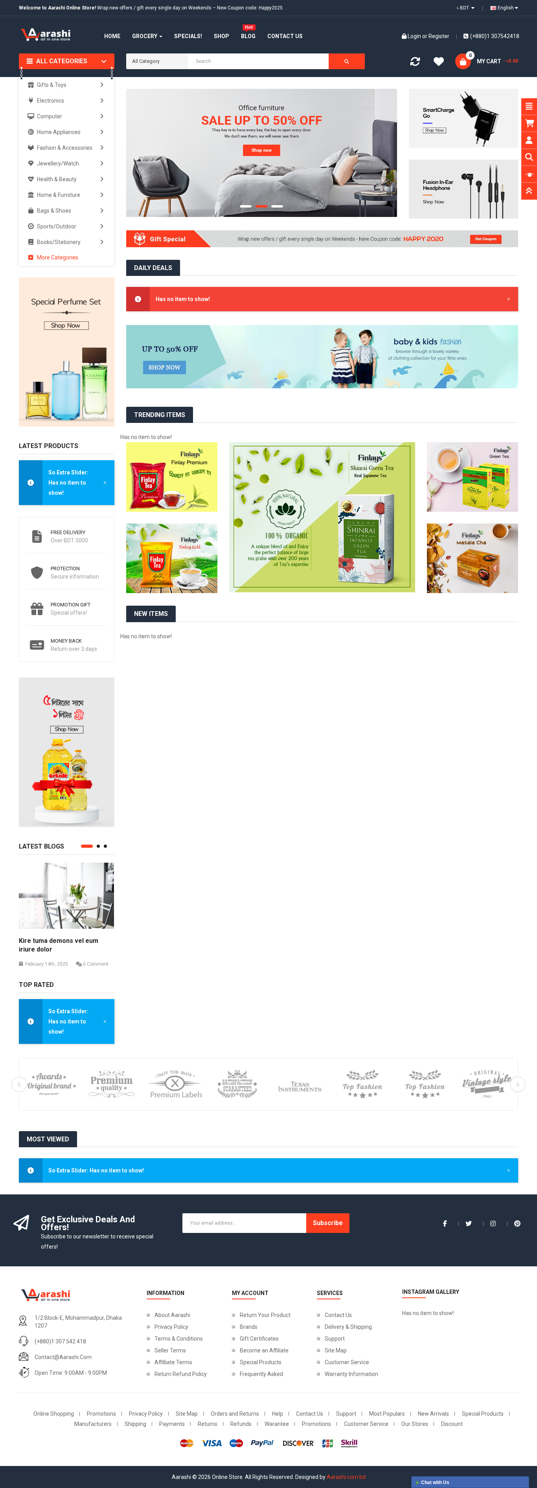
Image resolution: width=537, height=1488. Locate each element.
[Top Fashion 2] (424, 1083)
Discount (452, 1424)
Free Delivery (68, 532)
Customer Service (347, 1362)
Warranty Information (351, 1374)
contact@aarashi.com (63, 1357)
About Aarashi (172, 1315)
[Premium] (112, 1083)
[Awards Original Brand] (49, 1083)
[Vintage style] (487, 1083)
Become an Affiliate (264, 1350)
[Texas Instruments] (299, 1083)
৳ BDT (464, 8)
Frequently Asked (261, 1374)
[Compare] (415, 63)
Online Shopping (53, 1414)
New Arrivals (433, 1414)
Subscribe (328, 1223)
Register (438, 36)
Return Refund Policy (180, 1374)
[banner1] (261, 153)
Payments (172, 1424)
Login (415, 36)
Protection (65, 568)
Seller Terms (170, 1350)
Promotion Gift (70, 605)
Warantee (277, 1424)
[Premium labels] (174, 1083)
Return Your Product (265, 1315)
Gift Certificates (259, 1339)
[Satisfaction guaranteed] (237, 1083)
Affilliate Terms (173, 1362)
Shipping (135, 1424)
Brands (248, 1327)
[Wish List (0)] (439, 63)
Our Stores (414, 1424)
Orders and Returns (235, 1414)
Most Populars (387, 1414)
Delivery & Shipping (348, 1327)
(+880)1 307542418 (494, 36)
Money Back (66, 641)
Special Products (260, 1362)
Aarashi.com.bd (346, 1477)
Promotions (101, 1414)
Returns (207, 1424)
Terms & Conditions (178, 1339)
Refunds (241, 1424)
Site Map (336, 1350)
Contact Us (338, 1315)
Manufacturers (93, 1424)
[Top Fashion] (362, 1083)
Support (335, 1339)
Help (277, 1414)
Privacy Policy (171, 1327)
